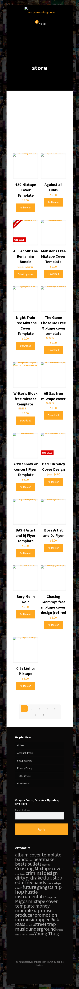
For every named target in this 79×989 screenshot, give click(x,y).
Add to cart (25, 207)
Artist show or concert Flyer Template (25, 469)
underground (42, 929)
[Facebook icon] (35, 971)
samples (30, 925)
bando (21, 859)
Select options (25, 274)
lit (44, 897)
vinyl (17, 934)
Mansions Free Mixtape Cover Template (53, 256)
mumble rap (27, 910)
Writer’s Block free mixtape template (25, 398)
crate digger (20, 874)
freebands (35, 882)
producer (24, 915)
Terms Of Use (23, 776)
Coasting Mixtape (33, 868)
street (40, 924)
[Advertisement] (40, 125)
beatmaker (44, 859)
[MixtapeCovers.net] (39, 12)
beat (31, 860)
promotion (46, 915)
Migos (21, 901)
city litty (46, 864)
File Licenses (23, 783)
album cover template (38, 855)
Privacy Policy (24, 768)
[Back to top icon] (39, 953)
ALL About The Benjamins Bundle (25, 256)
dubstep (52, 877)
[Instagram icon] (43, 971)
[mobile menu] (67, 12)
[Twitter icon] (39, 971)
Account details (25, 753)
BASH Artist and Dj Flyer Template (25, 535)
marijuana (51, 897)
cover (57, 868)
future (29, 887)
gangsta (45, 887)
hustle (31, 892)
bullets (34, 864)
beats (21, 864)
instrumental (28, 896)
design (51, 873)
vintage (59, 930)
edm (20, 882)
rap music (25, 919)
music (47, 910)
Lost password (24, 760)
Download (53, 274)
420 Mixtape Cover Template (25, 190)
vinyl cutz (24, 934)
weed (31, 934)
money (42, 906)
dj (28, 878)
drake (36, 877)
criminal (34, 873)
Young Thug (46, 933)
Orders (20, 745)
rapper (43, 919)
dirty (20, 878)
